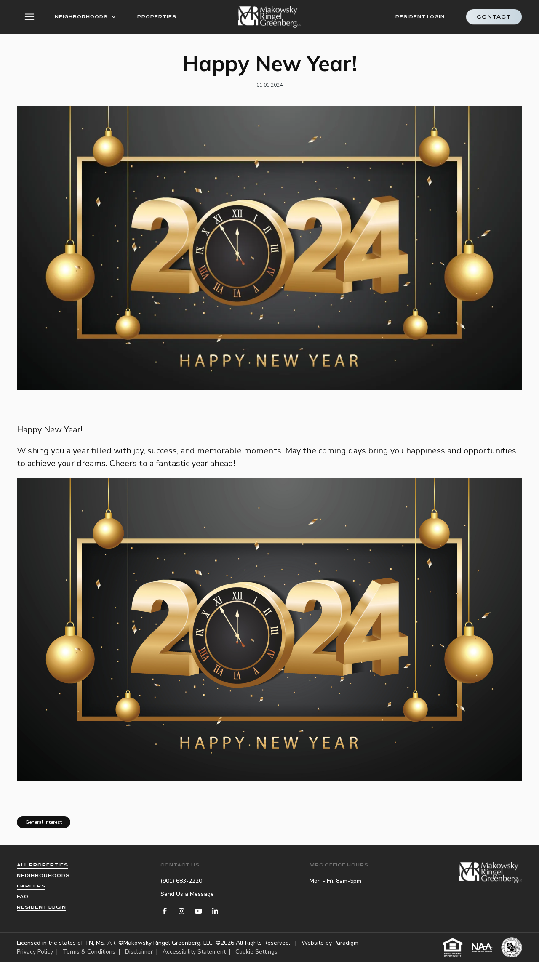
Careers (31, 886)
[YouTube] (198, 911)
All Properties (42, 865)
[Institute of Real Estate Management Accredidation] (511, 947)
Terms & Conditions (89, 952)
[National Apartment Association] (482, 947)
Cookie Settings (256, 952)
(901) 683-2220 (181, 881)
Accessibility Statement (194, 952)
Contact (494, 16)
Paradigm (346, 943)
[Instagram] (181, 911)
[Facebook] (164, 911)
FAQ (23, 896)
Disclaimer (139, 952)
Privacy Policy (35, 952)
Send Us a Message (187, 894)
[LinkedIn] (215, 911)
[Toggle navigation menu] (29, 16)
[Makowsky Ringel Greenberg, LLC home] (269, 17)
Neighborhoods (81, 16)
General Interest (43, 822)
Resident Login (420, 16)
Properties (156, 16)
